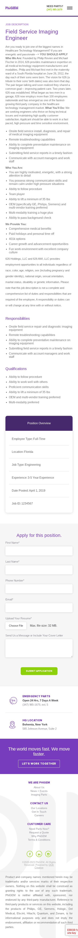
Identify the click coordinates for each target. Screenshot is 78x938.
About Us (39, 787)
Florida (22, 451)
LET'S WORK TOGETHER (39, 763)
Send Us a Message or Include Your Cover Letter (34, 635)
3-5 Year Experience (33, 477)
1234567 (22, 503)
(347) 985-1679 (54, 9)
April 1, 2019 (28, 490)
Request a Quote (39, 832)
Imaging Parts (39, 794)
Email (9, 599)
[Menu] (70, 8)
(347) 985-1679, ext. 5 (35, 704)
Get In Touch (39, 811)
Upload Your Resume (18, 618)
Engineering (26, 464)
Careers (39, 815)
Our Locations (39, 808)
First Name (12, 542)
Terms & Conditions (39, 839)
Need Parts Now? (39, 828)
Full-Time (28, 438)
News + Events (39, 790)
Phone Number (14, 580)
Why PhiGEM (39, 836)
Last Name (12, 561)
